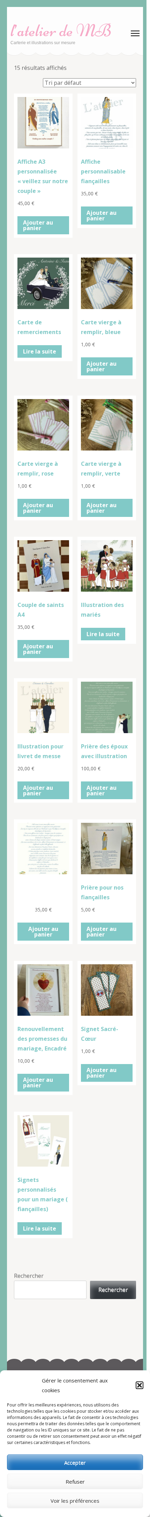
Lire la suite (39, 351)
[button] (139, 1385)
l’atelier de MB (61, 30)
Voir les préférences (75, 1500)
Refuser (75, 1481)
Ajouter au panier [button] (38, 225)
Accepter (75, 1462)
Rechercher (29, 1276)
